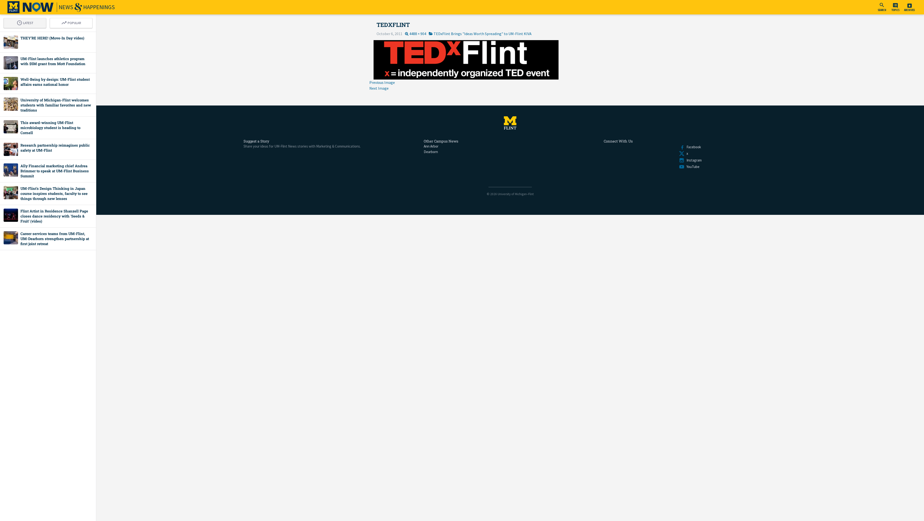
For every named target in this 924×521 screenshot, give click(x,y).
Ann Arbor (431, 146)
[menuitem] (882, 7)
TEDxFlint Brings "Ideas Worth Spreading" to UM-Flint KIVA (483, 33)
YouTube (692, 166)
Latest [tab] (26, 22)
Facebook (693, 147)
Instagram (693, 160)
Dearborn (431, 151)
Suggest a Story (256, 141)
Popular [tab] (72, 22)
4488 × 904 (417, 33)
